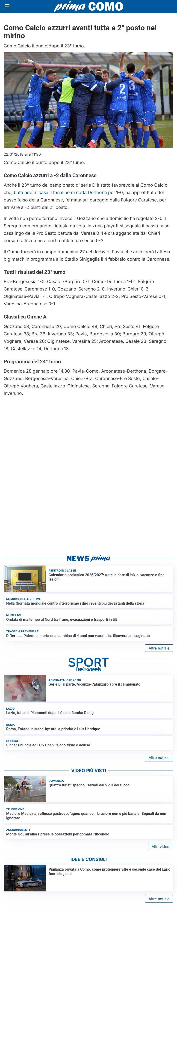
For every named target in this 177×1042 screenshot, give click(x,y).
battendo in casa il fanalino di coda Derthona (60, 192)
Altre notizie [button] (159, 648)
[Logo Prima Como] (88, 6)
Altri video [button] (160, 846)
